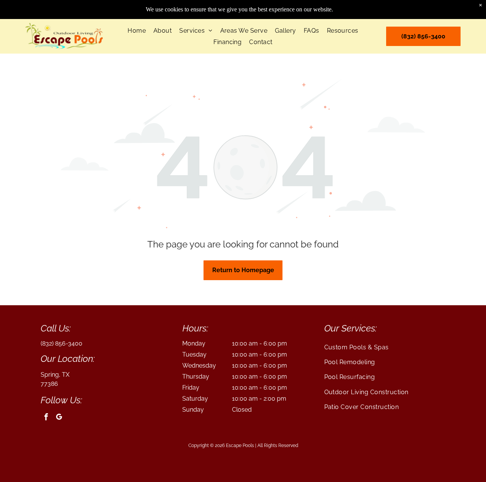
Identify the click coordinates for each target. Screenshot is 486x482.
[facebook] (46, 418)
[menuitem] (137, 30)
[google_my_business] (59, 418)
